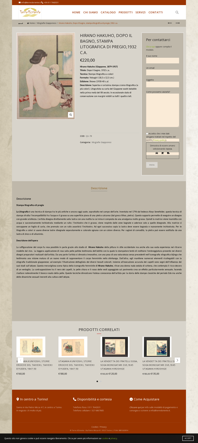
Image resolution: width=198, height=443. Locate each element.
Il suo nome (151, 55)
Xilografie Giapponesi (46, 23)
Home (76, 12)
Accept (188, 438)
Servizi (141, 12)
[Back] (20, 23)
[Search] (177, 12)
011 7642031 (94, 407)
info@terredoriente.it (160, 410)
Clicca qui (150, 46)
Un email (150, 68)
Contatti (156, 12)
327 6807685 (98, 410)
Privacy (103, 426)
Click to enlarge (70, 115)
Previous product (170, 23)
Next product (177, 23)
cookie (105, 438)
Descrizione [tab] (99, 188)
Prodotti (126, 12)
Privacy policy (159, 140)
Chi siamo (90, 12)
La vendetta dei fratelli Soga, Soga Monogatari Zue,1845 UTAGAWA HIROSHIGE (119, 365)
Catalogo (108, 12)
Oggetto (150, 79)
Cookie (94, 426)
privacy (113, 438)
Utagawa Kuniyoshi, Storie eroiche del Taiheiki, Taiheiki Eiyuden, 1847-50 (34, 365)
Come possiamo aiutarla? (158, 91)
